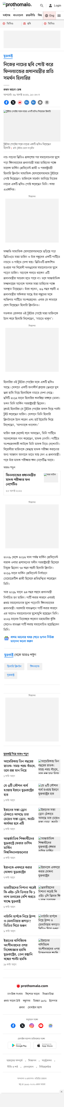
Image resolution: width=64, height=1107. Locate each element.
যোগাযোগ (29, 1067)
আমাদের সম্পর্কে (15, 1060)
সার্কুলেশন (47, 1060)
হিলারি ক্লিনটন (14, 666)
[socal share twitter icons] (13, 104)
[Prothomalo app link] (19, 1045)
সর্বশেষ (6, 15)
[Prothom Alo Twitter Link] (24, 1026)
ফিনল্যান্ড (34, 666)
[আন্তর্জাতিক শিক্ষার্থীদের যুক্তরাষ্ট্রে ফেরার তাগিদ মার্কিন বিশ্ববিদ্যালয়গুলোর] (49, 848)
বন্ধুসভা (26, 1001)
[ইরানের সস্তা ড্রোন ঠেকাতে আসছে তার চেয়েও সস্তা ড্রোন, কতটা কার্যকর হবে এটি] (49, 819)
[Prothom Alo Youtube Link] (42, 1026)
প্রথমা (22, 1008)
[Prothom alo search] (42, 6)
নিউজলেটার (45, 1067)
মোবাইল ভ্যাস (35, 1008)
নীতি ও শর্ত (12, 1067)
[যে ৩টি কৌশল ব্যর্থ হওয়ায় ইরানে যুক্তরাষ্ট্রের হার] (49, 793)
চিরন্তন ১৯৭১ (39, 1001)
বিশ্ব (40, 15)
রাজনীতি (30, 15)
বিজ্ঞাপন (32, 1060)
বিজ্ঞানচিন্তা (48, 994)
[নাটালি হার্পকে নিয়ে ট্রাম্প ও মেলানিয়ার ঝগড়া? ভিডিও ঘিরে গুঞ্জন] (49, 924)
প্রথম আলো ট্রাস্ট (12, 1001)
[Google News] (50, 1026)
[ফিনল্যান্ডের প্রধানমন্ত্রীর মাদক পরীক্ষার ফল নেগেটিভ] (51, 477)
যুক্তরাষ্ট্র (8, 56)
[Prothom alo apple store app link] (45, 1045)
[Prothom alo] (18, 5)
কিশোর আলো (32, 994)
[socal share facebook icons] (7, 104)
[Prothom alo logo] (32, 987)
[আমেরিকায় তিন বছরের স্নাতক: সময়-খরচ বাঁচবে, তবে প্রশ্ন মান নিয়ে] (49, 768)
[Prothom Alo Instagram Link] (33, 1026)
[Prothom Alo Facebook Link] (15, 1026)
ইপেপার (53, 1001)
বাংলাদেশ (18, 15)
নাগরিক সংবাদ (15, 994)
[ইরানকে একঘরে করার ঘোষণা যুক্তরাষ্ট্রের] (49, 873)
